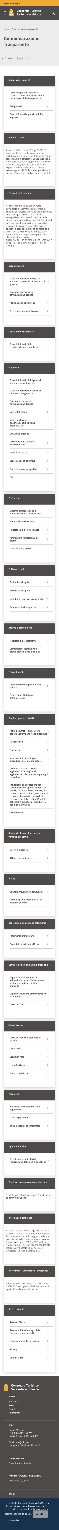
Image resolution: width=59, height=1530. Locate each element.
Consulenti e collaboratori (21, 331)
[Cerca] (53, 13)
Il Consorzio (14, 1401)
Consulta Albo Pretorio (20, 1463)
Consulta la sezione (19, 1480)
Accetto (40, 1514)
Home (6, 29)
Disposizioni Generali (19, 80)
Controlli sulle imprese (20, 193)
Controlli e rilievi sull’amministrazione (28, 964)
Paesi (11, 1405)
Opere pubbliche (17, 1146)
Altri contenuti (16, 1309)
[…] (50, 173)
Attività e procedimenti (20, 627)
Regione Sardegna (12, 3)
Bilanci (11, 878)
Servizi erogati (15, 1025)
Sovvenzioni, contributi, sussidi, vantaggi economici (25, 834)
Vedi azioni (24, 58)
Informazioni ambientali (20, 1217)
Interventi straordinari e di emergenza (28, 1270)
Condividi (9, 58)
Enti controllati (16, 569)
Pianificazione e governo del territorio (27, 1182)
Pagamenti (14, 1094)
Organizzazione (16, 266)
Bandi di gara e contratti (21, 718)
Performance (15, 498)
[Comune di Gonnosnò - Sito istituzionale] (6, 1387)
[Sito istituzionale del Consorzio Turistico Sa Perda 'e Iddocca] (11, 12)
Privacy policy (13, 1520)
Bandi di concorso (17, 137)
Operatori (13, 1409)
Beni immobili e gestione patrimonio (27, 923)
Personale (13, 367)
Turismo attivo (15, 1412)
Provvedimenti (16, 672)
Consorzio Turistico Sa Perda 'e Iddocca (29, 12)
